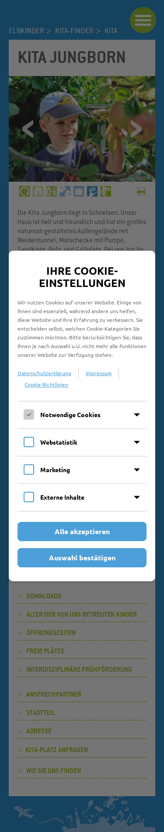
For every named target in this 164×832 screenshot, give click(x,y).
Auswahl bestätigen (82, 557)
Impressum (99, 372)
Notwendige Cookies (70, 414)
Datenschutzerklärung (44, 372)
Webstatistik (58, 442)
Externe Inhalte (62, 497)
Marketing (55, 469)
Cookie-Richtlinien (46, 384)
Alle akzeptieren (82, 531)
